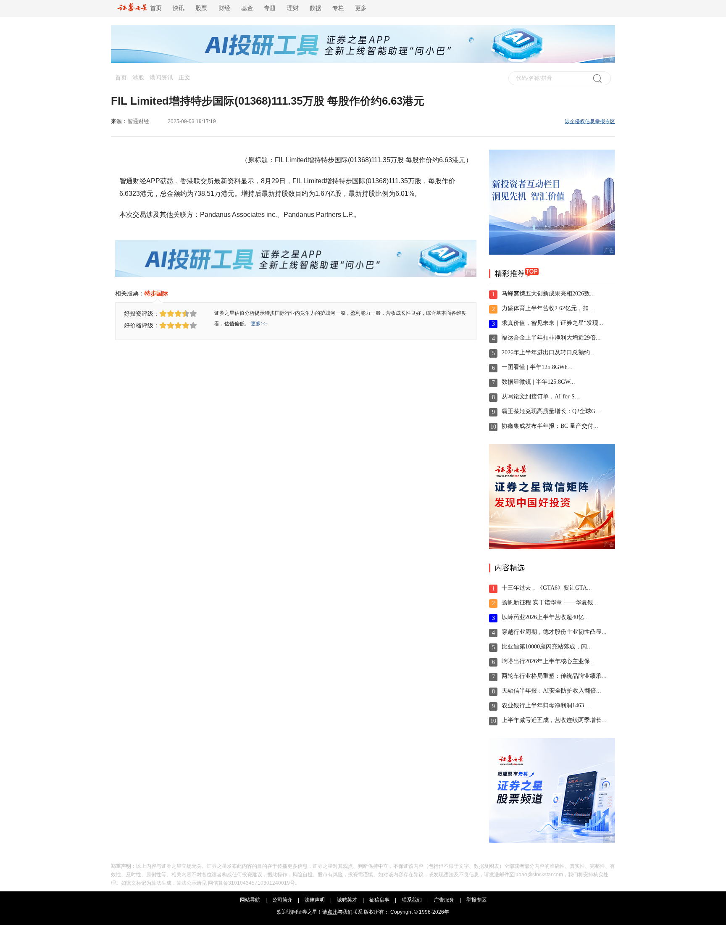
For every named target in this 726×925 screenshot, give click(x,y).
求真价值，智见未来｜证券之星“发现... (552, 323)
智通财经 (138, 121)
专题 (270, 8)
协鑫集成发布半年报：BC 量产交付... (550, 426)
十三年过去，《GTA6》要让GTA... (547, 588)
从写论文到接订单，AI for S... (541, 396)
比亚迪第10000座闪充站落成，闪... (547, 646)
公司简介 (282, 900)
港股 (138, 77)
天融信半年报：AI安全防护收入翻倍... (551, 691)
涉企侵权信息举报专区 (590, 121)
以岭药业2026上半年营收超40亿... (545, 617)
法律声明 (315, 900)
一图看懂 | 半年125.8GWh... (537, 367)
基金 (247, 8)
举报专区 (476, 900)
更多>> (259, 324)
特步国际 (156, 293)
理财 (293, 8)
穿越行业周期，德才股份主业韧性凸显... (554, 632)
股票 (201, 8)
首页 (154, 8)
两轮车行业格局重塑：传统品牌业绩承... (554, 676)
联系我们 (412, 900)
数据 (315, 8)
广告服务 (444, 900)
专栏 (338, 8)
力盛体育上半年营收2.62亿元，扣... (548, 308)
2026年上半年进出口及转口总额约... (548, 352)
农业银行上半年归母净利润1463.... (546, 705)
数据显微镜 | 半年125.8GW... (538, 382)
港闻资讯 (161, 77)
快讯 (178, 8)
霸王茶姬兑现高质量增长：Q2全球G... (551, 411)
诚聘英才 (347, 900)
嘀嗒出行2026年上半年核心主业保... (548, 661)
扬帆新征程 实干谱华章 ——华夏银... (550, 602)
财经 (224, 8)
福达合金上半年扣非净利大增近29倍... (551, 338)
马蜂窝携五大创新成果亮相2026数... (548, 293)
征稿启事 (379, 900)
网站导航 (250, 900)
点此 (332, 912)
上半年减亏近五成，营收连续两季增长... (554, 720)
